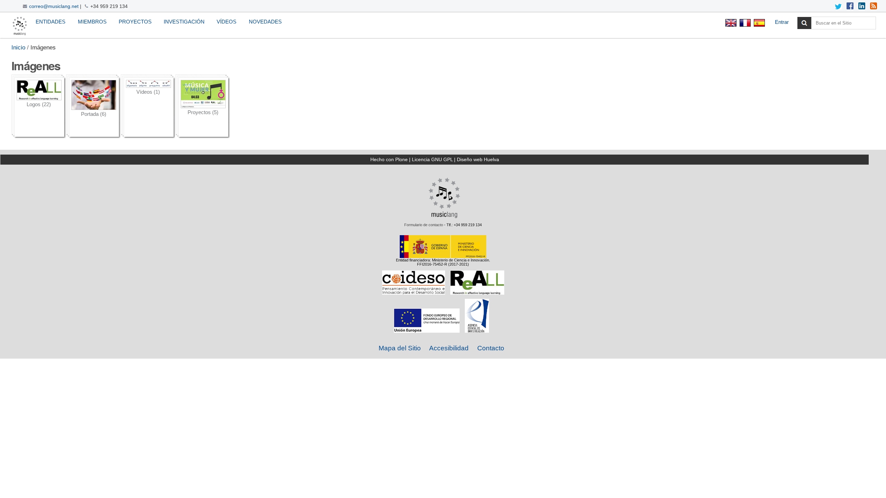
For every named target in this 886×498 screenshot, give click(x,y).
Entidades (50, 22)
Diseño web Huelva (478, 159)
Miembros (92, 22)
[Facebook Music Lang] (850, 6)
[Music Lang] (444, 216)
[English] (731, 24)
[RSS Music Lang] (873, 6)
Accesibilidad (449, 348)
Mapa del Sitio (400, 348)
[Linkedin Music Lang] (862, 6)
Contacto (490, 348)
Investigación (184, 22)
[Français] (745, 24)
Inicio (18, 47)
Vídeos (226, 22)
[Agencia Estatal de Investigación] (477, 331)
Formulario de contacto (423, 225)
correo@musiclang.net (54, 6)
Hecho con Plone (389, 159)
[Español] (19, 26)
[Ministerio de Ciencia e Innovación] (443, 256)
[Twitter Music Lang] (838, 6)
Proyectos (135, 22)
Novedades (265, 22)
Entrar (782, 22)
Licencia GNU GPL (432, 159)
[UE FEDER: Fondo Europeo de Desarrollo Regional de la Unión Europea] (427, 331)
